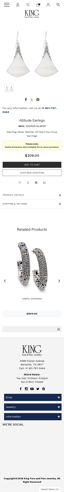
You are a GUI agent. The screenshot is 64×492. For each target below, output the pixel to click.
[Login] (48, 4)
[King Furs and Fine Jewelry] (32, 14)
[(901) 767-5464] (28, 4)
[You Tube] (32, 388)
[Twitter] (31, 99)
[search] (58, 4)
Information (13, 416)
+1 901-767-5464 (35, 368)
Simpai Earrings (32, 298)
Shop (9, 397)
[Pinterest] (43, 388)
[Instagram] (26, 388)
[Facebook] (26, 99)
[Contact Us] (18, 4)
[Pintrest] (37, 99)
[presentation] (4, 281)
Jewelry (11, 407)
